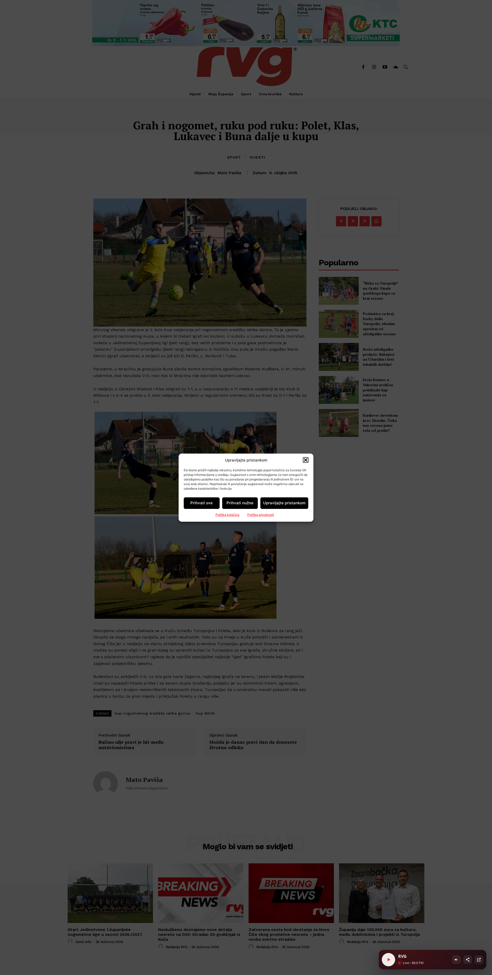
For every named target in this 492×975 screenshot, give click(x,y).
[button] (305, 460)
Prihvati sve (201, 502)
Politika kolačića (227, 515)
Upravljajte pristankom (284, 502)
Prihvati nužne (240, 502)
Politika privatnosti (260, 515)
